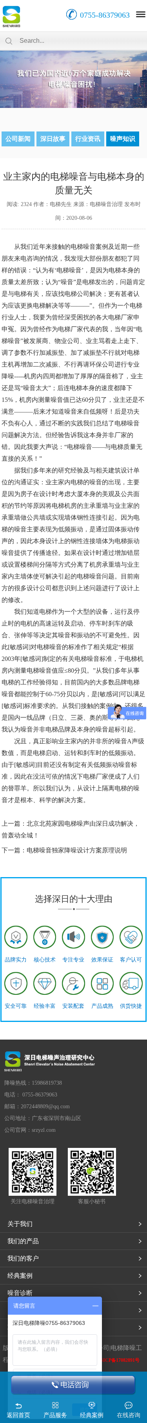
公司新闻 (18, 138)
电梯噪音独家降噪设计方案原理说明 (77, 850)
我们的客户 (23, 1258)
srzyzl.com (44, 1130)
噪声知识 (122, 138)
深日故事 (52, 138)
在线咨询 (128, 1415)
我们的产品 (23, 1241)
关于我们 (20, 1223)
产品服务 (55, 1415)
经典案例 (20, 1275)
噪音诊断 (20, 1293)
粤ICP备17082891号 (119, 1360)
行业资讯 (87, 138)
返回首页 (18, 1415)
